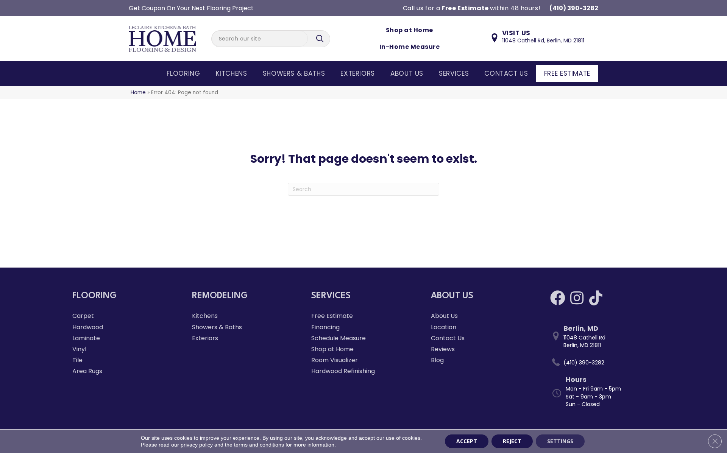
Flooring (183, 73)
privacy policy (197, 445)
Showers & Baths (294, 73)
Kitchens (231, 73)
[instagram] (576, 298)
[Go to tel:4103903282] (602, 362)
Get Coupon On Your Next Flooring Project (191, 8)
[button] (321, 39)
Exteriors (357, 73)
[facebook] (557, 298)
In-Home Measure (409, 46)
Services (454, 73)
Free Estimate (567, 73)
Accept (466, 441)
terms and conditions (259, 445)
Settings (560, 441)
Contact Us (506, 73)
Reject (512, 441)
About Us (406, 73)
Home (138, 92)
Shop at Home (409, 30)
